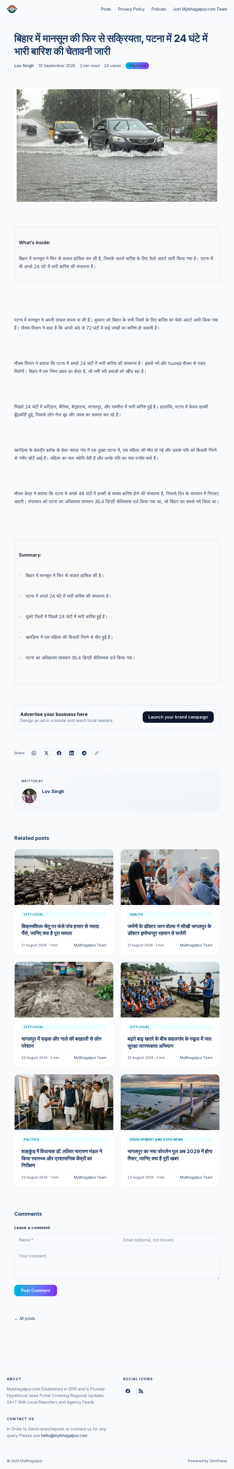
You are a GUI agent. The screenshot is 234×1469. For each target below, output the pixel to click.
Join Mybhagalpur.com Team (200, 9)
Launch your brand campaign (178, 717)
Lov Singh (24, 65)
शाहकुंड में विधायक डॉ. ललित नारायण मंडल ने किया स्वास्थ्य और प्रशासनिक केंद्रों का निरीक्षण (61, 1158)
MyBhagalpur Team (90, 945)
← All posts (24, 1318)
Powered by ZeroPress (207, 1461)
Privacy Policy (131, 9)
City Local (137, 65)
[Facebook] (128, 1391)
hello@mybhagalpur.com (64, 1435)
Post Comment (35, 1290)
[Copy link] (97, 753)
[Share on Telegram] (84, 753)
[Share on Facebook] (59, 753)
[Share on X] (46, 753)
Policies (159, 9)
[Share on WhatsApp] (34, 753)
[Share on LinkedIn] (71, 753)
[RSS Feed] (141, 1391)
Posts (106, 9)
